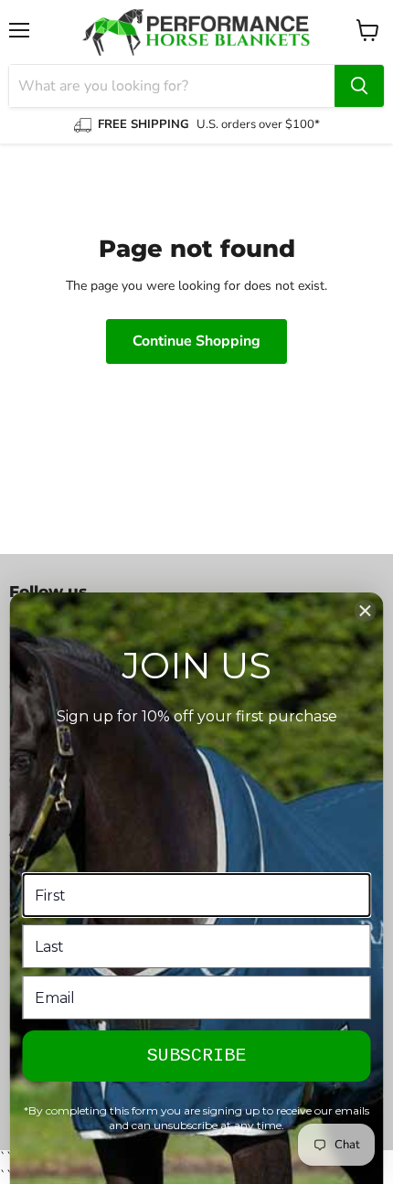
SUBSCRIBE (196, 1055)
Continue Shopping (196, 341)
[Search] (359, 86)
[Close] (366, 611)
